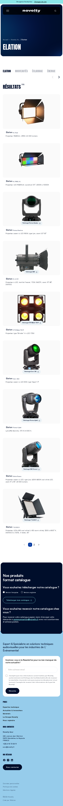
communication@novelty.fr (25, 619)
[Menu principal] (7, 10)
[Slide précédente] (53, 77)
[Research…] (55, 10)
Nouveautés (21, 70)
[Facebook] (4, 760)
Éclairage (37, 70)
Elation (7, 70)
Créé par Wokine (9, 800)
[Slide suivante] (58, 77)
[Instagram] (8, 760)
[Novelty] (31, 10)
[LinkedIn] (12, 760)
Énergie (51, 70)
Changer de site (40, 2)
